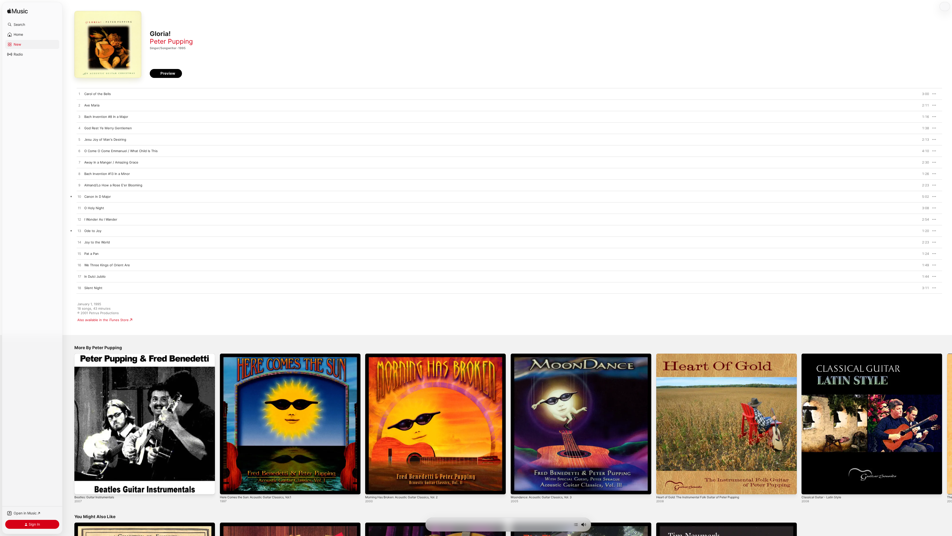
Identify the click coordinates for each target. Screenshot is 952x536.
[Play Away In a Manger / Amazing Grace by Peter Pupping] (79, 162)
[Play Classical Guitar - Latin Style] (807, 488)
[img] (17, 11)
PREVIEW (923, 93)
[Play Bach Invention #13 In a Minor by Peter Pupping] (79, 174)
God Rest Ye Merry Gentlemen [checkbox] (108, 128)
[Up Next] (576, 524)
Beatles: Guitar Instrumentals (96, 356)
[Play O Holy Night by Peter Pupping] (79, 208)
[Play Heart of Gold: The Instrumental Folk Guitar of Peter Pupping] (662, 488)
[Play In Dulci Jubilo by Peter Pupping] (79, 276)
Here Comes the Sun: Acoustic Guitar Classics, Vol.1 (260, 356)
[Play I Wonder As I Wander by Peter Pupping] (79, 219)
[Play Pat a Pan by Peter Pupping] (79, 254)
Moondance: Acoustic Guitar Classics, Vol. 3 (545, 356)
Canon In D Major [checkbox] (97, 197)
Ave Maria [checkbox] (91, 105)
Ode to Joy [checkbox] (92, 231)
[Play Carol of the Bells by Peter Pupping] (79, 94)
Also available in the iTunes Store (103, 320)
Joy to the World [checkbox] (97, 242)
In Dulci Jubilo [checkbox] (95, 276)
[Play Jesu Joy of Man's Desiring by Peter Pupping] (79, 139)
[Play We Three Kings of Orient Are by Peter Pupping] (79, 265)
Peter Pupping (171, 41)
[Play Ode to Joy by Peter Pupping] (79, 231)
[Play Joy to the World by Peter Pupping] (79, 242)
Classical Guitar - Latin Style (823, 356)
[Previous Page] (69, 423)
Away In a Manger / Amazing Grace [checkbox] (111, 162)
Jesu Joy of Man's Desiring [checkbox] (105, 139)
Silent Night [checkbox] (93, 288)
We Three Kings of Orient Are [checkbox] (107, 265)
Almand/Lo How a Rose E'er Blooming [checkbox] (113, 185)
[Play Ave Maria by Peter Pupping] (79, 105)
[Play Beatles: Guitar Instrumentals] (80, 488)
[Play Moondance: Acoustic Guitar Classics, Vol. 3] (517, 488)
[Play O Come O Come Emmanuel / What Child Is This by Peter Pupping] (79, 151)
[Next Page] (947, 423)
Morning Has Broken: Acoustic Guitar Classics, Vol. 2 (406, 356)
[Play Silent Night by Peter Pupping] (79, 288)
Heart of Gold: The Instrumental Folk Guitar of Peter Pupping (703, 356)
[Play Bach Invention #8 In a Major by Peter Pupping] (79, 117)
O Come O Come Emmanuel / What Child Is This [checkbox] (121, 151)
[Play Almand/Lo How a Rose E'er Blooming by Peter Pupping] (79, 185)
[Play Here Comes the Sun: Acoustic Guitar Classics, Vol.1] (226, 488)
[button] (32, 24)
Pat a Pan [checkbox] (91, 254)
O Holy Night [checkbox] (94, 208)
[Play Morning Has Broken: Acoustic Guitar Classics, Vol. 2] (371, 488)
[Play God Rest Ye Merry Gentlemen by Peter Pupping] (79, 128)
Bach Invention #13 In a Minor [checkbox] (107, 174)
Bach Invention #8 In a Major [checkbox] (106, 117)
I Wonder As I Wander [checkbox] (100, 219)
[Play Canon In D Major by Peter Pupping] (79, 197)
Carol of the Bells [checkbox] (97, 94)
